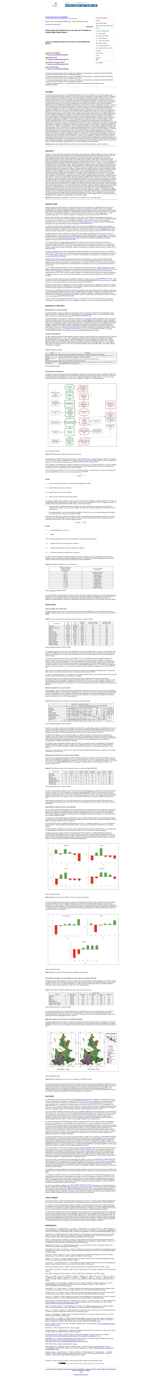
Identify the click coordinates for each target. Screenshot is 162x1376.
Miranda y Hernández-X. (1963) (81, 461)
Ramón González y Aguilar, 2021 (58, 256)
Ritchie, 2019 (103, 214)
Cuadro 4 (51, 690)
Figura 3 (55, 902)
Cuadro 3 (49, 611)
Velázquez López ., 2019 (73, 328)
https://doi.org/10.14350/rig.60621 (53, 24)
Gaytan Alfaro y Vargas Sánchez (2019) (82, 1149)
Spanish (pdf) (101, 33)
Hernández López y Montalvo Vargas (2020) (105, 1159)
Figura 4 (49, 1022)
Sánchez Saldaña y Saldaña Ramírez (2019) (81, 1184)
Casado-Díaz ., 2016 (95, 261)
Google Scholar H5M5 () (105, 25)
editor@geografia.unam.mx (81, 1374)
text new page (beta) (103, 31)
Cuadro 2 (101, 558)
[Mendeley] (97, 57)
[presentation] (81, 475)
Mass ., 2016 (54, 252)
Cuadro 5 (66, 757)
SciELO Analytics (102, 23)
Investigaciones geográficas (56, 17)
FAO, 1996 (58, 272)
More (99, 57)
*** (64, 62)
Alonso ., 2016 (87, 281)
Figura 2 (49, 833)
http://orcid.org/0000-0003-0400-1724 (58, 64)
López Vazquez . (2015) (108, 1136)
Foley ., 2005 (110, 230)
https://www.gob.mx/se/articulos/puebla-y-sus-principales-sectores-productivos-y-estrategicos (70, 1336)
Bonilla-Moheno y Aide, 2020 (96, 1103)
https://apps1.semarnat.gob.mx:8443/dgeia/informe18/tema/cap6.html (64, 1341)
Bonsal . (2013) (61, 590)
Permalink (100, 62)
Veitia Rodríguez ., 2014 (105, 278)
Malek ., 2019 (71, 239)
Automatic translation (103, 45)
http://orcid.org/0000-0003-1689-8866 (58, 69)
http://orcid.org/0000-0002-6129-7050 (58, 59)
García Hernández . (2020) (97, 328)
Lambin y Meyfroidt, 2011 (86, 223)
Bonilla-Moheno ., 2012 (82, 1100)
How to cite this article (104, 40)
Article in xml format (103, 36)
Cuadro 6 (49, 981)
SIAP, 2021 (110, 300)
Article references (102, 38)
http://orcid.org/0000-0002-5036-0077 (58, 54)
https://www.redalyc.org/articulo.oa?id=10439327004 (59, 1303)
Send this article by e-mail (104, 48)
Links (112, 1231)
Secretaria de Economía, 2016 (66, 295)
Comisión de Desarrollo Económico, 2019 (81, 315)
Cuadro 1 (58, 345)
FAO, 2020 (103, 230)
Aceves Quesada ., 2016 (104, 268)
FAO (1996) (85, 471)
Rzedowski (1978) (93, 461)
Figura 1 (49, 374)
